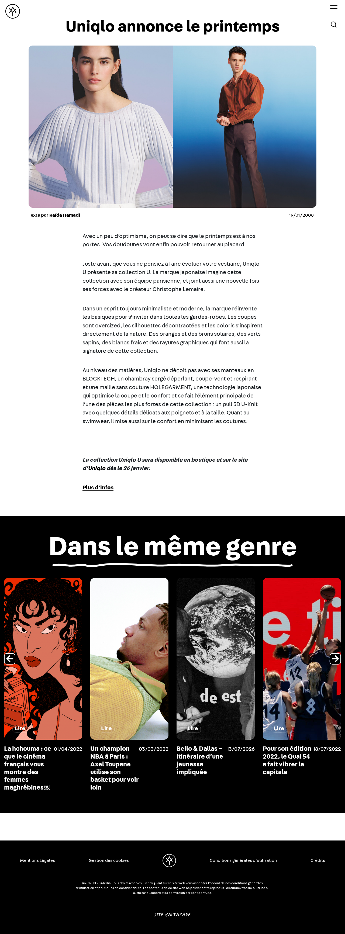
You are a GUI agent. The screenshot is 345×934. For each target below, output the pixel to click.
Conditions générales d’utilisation (243, 860)
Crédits (317, 860)
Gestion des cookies (109, 860)
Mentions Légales (37, 860)
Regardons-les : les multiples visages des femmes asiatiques (286, 764)
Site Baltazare (172, 912)
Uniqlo (96, 468)
